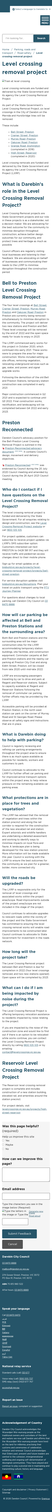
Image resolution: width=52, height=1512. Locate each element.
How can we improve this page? (22, 1161)
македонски (7, 1336)
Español (6, 1350)
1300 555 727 (26, 1379)
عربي (4, 1319)
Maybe (9, 1145)
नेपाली (4, 1340)
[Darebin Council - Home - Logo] (10, 23)
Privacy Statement (37, 1490)
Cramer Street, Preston (24, 135)
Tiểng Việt (7, 1357)
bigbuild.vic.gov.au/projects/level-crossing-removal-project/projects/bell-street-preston (25, 570)
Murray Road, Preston (23, 139)
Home (5, 49)
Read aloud (34, 1216)
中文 (4, 1322)
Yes (7, 1140)
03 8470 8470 (13, 1315)
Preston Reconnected (22, 465)
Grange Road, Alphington (25, 146)
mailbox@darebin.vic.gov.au (15, 1269)
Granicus (45, 1499)
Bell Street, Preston (22, 132)
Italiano (5, 1333)
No (7, 1149)
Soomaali (6, 1347)
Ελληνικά (6, 1326)
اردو (4, 1354)
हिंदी (3, 1329)
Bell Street (40, 305)
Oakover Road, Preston (24, 142)
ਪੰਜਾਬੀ (4, 1343)
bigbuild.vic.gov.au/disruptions (19, 584)
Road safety (24, 53)
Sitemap (6, 1493)
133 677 (25, 1373)
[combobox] (31, 9)
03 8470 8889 (21, 1290)
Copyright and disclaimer (14, 1490)
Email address (13, 1189)
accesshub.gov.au (10, 1388)
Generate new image (36, 1212)
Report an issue (10, 1406)
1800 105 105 (14, 530)
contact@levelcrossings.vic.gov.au (21, 1052)
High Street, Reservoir (24, 153)
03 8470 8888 (9, 1263)
